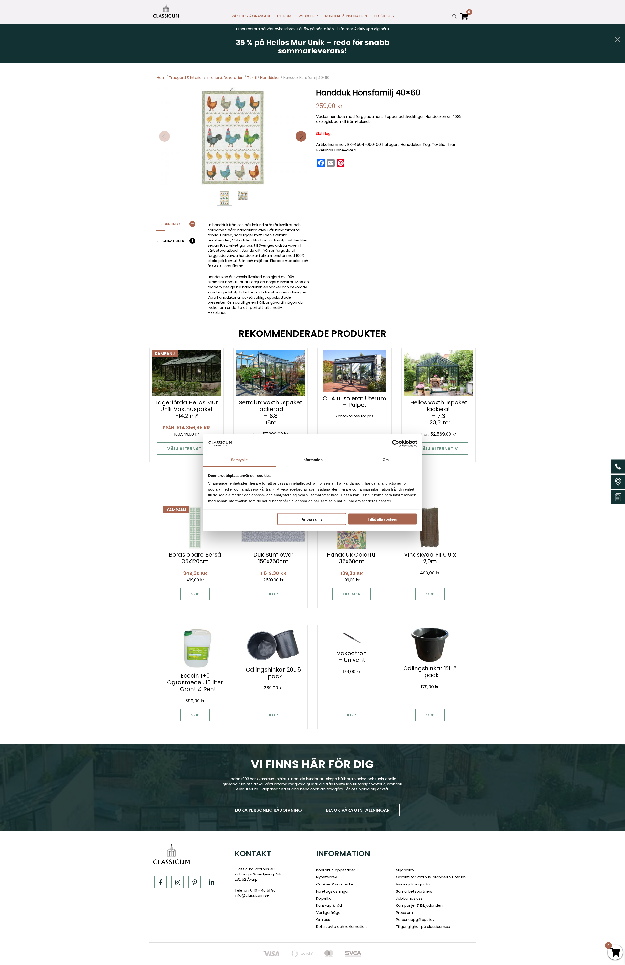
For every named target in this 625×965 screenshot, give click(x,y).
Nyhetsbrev (326, 877)
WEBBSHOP (308, 15)
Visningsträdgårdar (413, 884)
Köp (195, 594)
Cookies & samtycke (334, 884)
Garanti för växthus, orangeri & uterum (431, 877)
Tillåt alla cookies (382, 519)
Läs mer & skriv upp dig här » (364, 28)
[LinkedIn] (212, 882)
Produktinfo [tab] (168, 224)
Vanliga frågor (329, 912)
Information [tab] (312, 459)
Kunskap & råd (329, 905)
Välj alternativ (186, 448)
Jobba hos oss (409, 898)
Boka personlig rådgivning (268, 810)
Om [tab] (386, 459)
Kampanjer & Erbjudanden (419, 905)
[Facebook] (160, 882)
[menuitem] (250, 17)
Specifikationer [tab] (170, 240)
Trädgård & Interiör (186, 77)
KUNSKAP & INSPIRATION (346, 15)
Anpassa (309, 519)
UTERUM (284, 15)
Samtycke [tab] (239, 459)
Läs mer (352, 594)
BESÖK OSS (384, 15)
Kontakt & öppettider (335, 870)
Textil (252, 77)
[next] (301, 136)
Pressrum (404, 912)
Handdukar (270, 77)
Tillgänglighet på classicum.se (423, 926)
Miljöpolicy (405, 870)
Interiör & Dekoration (225, 77)
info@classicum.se (252, 895)
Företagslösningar (332, 891)
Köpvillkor (324, 898)
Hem (161, 77)
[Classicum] (166, 11)
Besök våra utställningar (358, 810)
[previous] (164, 136)
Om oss (323, 919)
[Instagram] (177, 882)
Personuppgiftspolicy (415, 919)
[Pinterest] (194, 882)
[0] (464, 18)
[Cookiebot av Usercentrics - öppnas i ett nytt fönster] (395, 443)
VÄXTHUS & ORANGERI (250, 15)
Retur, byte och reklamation (341, 926)
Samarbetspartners (414, 891)
